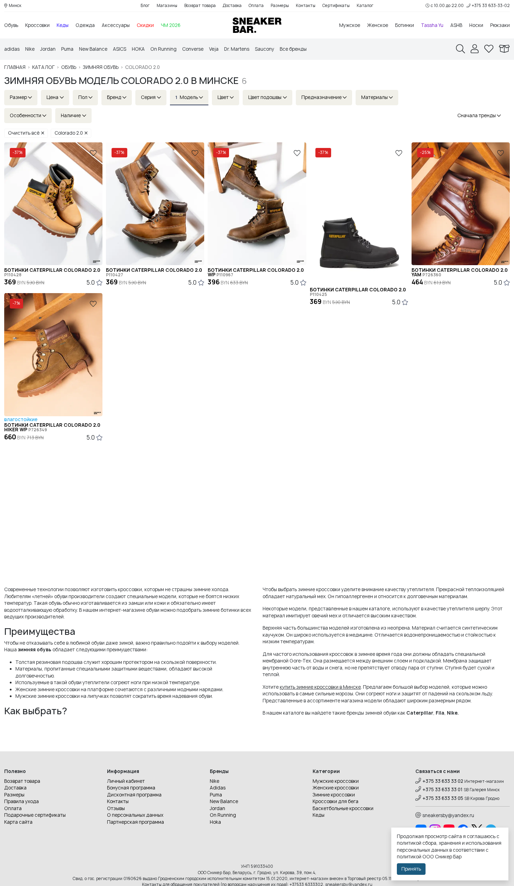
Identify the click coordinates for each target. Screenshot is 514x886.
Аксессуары (116, 25)
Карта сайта (18, 822)
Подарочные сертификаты (35, 815)
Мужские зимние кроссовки (47, 696)
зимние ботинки (221, 610)
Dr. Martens (236, 49)
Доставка (232, 5)
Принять (411, 869)
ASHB (456, 25)
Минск (15, 5)
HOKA (138, 49)
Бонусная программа (131, 788)
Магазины (167, 5)
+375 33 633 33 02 (442, 781)
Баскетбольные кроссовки (343, 808)
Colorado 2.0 (69, 133)
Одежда (85, 25)
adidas (12, 49)
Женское (377, 25)
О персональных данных (135, 815)
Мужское (349, 25)
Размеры (280, 5)
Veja (214, 49)
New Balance (93, 49)
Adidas (218, 788)
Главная (15, 67)
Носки (476, 25)
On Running (163, 49)
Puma (67, 49)
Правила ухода (21, 801)
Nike (30, 49)
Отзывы (116, 808)
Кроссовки (37, 25)
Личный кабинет (126, 781)
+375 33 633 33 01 (442, 789)
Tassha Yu (432, 25)
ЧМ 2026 (170, 25)
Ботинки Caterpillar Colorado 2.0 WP (256, 272)
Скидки (145, 25)
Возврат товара (200, 5)
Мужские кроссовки (336, 781)
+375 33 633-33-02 (491, 5)
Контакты (305, 5)
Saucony (264, 49)
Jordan (48, 49)
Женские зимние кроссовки (47, 689)
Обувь (11, 25)
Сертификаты (336, 5)
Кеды (63, 25)
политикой (409, 856)
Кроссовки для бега (335, 801)
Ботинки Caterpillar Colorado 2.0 (52, 272)
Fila (440, 713)
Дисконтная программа (134, 795)
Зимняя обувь (101, 67)
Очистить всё (24, 133)
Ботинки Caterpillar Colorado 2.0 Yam (460, 272)
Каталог (365, 5)
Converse (193, 49)
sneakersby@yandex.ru (448, 815)
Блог (145, 5)
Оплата (256, 5)
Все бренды (293, 49)
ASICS (119, 49)
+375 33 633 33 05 (442, 798)
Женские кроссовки (336, 788)
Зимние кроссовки (334, 795)
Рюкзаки (500, 25)
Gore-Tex (300, 661)
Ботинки (404, 25)
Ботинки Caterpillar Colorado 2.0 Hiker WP (52, 427)
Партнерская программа (135, 822)
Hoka (215, 822)
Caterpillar (419, 713)
